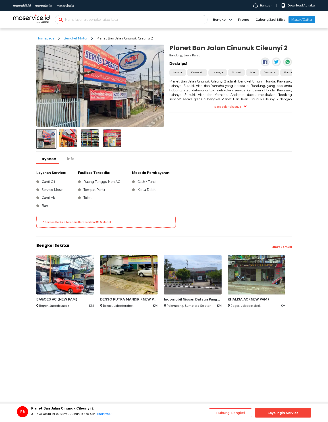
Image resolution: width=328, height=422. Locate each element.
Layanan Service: (51, 172)
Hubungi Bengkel (230, 413)
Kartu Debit (146, 190)
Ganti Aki (49, 198)
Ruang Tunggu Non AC (101, 182)
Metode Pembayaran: (151, 172)
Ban (45, 206)
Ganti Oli (48, 182)
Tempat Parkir (94, 190)
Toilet (87, 198)
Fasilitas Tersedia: (94, 172)
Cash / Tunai (146, 182)
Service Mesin (52, 190)
